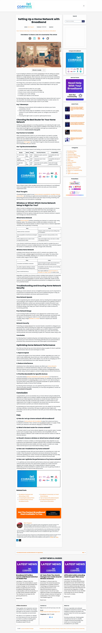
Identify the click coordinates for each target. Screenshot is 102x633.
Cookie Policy (82, 628)
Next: (83, 552)
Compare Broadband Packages (27, 628)
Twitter (56, 537)
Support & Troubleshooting (74, 170)
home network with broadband (33, 421)
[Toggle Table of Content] (43, 70)
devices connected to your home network (38, 376)
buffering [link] (38, 199)
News (68, 159)
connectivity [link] (40, 73)
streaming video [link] (33, 380)
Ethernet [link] (19, 222)
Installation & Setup (72, 157)
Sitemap (73, 628)
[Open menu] (84, 5)
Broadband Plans (71, 151)
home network (24, 220)
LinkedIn (51, 537)
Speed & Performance (73, 168)
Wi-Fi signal (27, 142)
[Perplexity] (34, 38)
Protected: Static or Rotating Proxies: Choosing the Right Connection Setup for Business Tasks (77, 109)
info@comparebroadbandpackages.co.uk (50, 611)
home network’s (52, 366)
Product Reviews (71, 162)
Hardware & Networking (73, 156)
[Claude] (38, 38)
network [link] (29, 77)
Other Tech (70, 160)
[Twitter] (20, 540)
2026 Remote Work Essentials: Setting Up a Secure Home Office (76, 138)
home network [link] (27, 125)
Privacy (69, 628)
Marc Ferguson (31, 27)
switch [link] (32, 371)
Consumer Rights (72, 154)
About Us (66, 628)
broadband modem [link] (45, 423)
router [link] (39, 88)
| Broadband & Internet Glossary (52, 628)
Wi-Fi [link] (58, 159)
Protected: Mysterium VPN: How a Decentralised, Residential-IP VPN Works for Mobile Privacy (77, 115)
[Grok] (47, 38)
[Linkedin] (17, 540)
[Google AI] (43, 38)
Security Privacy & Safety (74, 167)
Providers (69, 164)
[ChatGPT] (30, 38)
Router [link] (21, 152)
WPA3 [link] (35, 155)
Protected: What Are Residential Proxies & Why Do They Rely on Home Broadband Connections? (77, 123)
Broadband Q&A (43, 628)
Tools (68, 172)
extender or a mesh (34, 318)
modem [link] (40, 90)
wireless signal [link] (30, 254)
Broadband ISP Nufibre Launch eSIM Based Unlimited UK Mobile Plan (27, 576)
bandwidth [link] (30, 278)
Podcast (61, 628)
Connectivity (70, 152)
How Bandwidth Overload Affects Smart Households (76, 131)
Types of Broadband (72, 173)
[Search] (83, 21)
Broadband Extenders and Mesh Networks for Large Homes (30, 552)
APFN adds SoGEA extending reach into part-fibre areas (74, 576)
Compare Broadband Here (53, 513)
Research (69, 165)
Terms (77, 628)
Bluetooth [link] (52, 369)
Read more (19, 598)
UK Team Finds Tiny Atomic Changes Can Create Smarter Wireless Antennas (51, 576)
